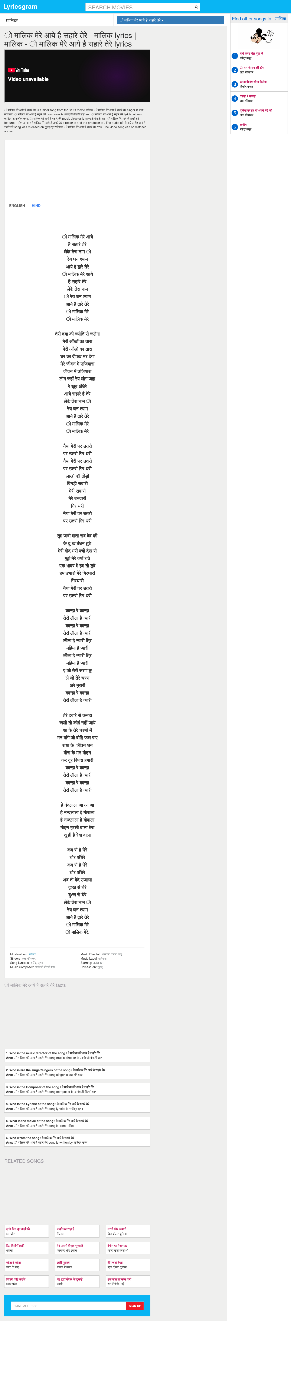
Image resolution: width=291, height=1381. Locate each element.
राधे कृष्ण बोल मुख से (251, 53)
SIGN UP (135, 1306)
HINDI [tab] (37, 205)
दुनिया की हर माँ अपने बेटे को (256, 110)
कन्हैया (243, 124)
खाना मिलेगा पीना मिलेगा (253, 81)
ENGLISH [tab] (17, 205)
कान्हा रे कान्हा (247, 96)
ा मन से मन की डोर (252, 67)
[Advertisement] (77, 171)
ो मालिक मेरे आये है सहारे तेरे (141, 20)
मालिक (32, 954)
